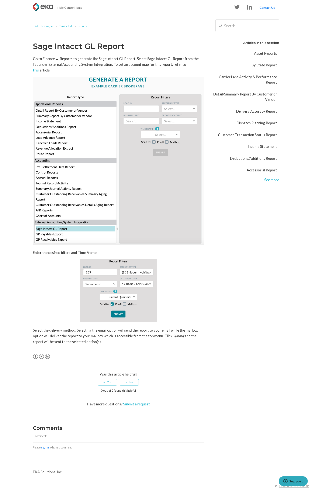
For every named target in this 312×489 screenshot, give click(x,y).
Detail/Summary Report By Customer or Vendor (245, 97)
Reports (82, 26)
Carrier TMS (66, 26)
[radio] (107, 382)
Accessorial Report (262, 170)
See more (271, 180)
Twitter (41, 356)
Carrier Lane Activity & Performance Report (248, 80)
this (36, 70)
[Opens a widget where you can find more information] (293, 481)
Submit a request (136, 404)
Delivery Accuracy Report (256, 111)
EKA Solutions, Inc (43, 26)
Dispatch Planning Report (257, 123)
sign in (45, 447)
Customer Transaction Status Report (247, 135)
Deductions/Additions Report (253, 158)
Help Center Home (70, 7)
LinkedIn (47, 356)
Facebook (35, 356)
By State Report (264, 65)
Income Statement (262, 146)
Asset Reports (265, 53)
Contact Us (267, 7)
